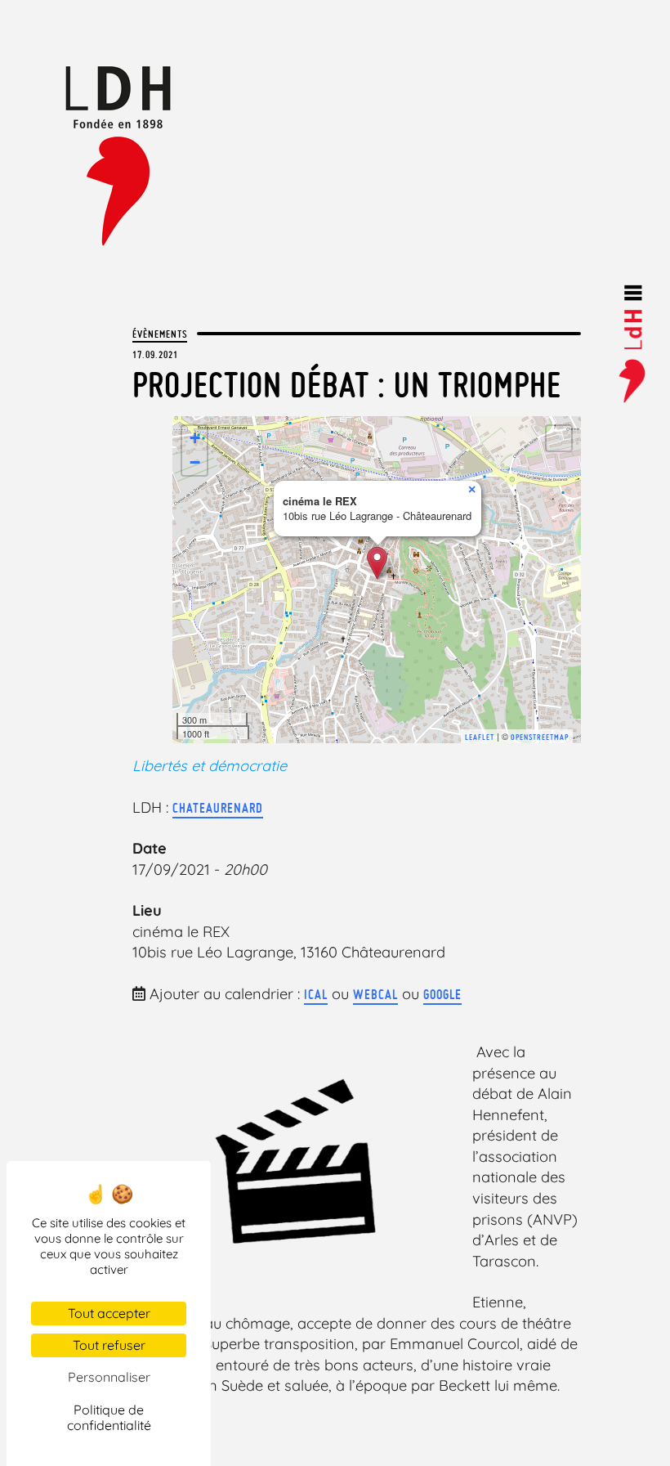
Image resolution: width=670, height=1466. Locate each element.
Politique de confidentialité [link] (109, 1417)
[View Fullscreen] (559, 438)
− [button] (195, 462)
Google (442, 994)
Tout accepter (109, 1313)
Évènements (159, 333)
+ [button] (195, 438)
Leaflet (479, 737)
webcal (375, 994)
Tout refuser (109, 1345)
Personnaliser (109, 1377)
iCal (316, 994)
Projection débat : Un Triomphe (346, 385)
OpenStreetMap (540, 737)
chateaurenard (217, 808)
